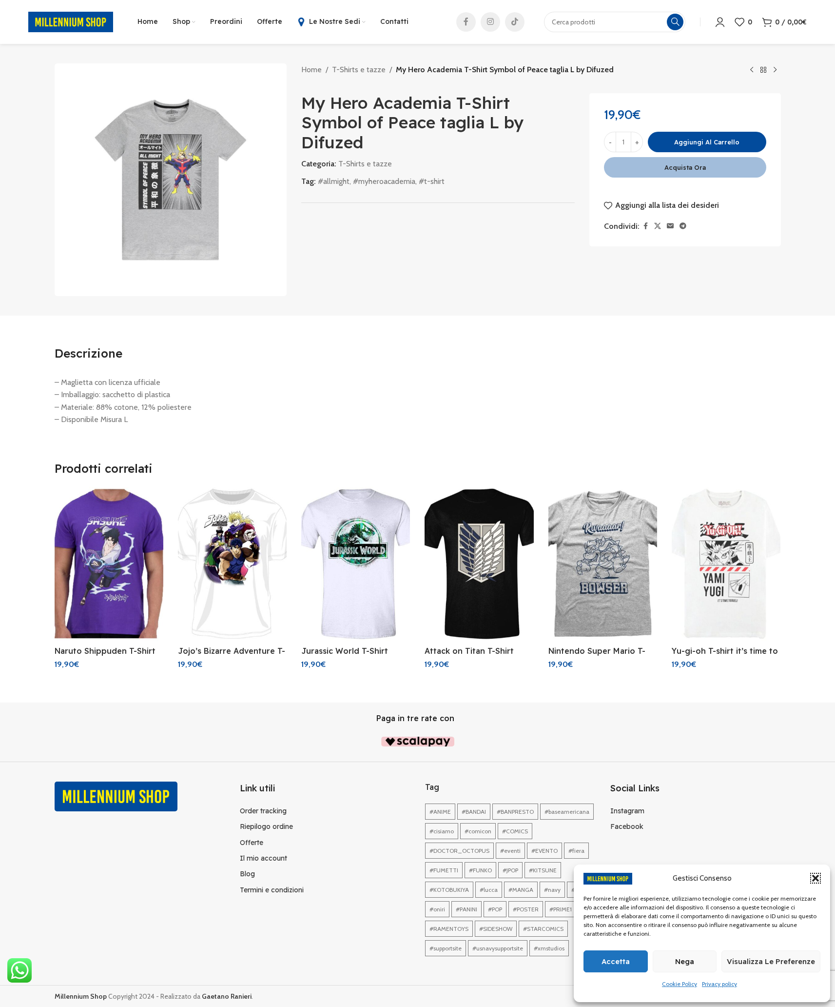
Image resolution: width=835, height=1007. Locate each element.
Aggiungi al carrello (706, 142)
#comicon (478, 831)
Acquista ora (685, 167)
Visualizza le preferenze (771, 961)
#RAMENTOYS (448, 928)
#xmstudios (549, 948)
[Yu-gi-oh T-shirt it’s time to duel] (726, 564)
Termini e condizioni (272, 890)
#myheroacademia (384, 181)
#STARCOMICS (543, 928)
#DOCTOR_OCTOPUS (459, 850)
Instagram (627, 810)
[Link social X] (657, 226)
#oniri (437, 909)
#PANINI (466, 909)
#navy (552, 889)
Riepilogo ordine (266, 826)
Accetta (616, 961)
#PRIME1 (560, 909)
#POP (495, 909)
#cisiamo (441, 831)
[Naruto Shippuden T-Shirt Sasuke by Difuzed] (109, 564)
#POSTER (526, 909)
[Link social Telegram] (683, 226)
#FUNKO (480, 870)
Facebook (626, 826)
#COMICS (515, 831)
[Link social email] (670, 226)
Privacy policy (719, 983)
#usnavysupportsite (497, 948)
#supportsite (445, 948)
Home (311, 69)
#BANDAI (474, 811)
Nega (684, 961)
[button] (815, 878)
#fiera (576, 850)
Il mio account (263, 858)
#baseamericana (566, 811)
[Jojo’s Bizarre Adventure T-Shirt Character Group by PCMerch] (232, 564)
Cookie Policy (679, 983)
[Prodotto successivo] (775, 70)
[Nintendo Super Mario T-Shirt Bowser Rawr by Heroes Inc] (602, 564)
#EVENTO (544, 850)
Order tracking (263, 810)
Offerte (251, 842)
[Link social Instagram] (490, 22)
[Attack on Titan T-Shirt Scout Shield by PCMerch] (479, 564)
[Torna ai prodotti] (763, 70)
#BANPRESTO (515, 811)
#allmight (334, 181)
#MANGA (520, 889)
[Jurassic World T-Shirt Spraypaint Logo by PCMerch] (355, 564)
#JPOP (510, 870)
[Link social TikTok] (514, 22)
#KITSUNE (543, 870)
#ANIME (440, 811)
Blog (247, 873)
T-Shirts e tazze (359, 69)
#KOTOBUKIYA (449, 889)
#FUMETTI (443, 870)
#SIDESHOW (495, 928)
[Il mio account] (720, 22)
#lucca (489, 889)
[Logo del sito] (70, 21)
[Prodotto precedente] (751, 70)
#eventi (510, 850)
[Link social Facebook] (466, 22)
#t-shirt (432, 181)
